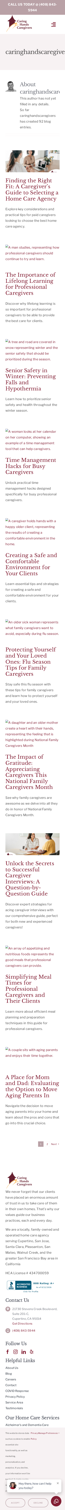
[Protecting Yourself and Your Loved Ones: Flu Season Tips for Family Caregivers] (32, 630)
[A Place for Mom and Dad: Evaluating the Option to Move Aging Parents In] (32, 1058)
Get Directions (22, 1323)
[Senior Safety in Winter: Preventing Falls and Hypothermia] (32, 350)
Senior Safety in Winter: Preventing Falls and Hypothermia (30, 379)
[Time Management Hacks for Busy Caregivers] (32, 440)
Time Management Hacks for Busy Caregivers (30, 466)
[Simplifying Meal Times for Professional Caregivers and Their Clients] (32, 957)
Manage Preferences (48, 1433)
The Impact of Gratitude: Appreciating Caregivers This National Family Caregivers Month (29, 772)
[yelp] (31, 1352)
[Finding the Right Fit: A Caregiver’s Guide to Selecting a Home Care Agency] (32, 161)
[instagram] (15, 1352)
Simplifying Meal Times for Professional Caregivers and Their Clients (28, 989)
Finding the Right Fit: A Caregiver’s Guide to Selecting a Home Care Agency (31, 189)
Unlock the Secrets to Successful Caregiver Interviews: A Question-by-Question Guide (29, 878)
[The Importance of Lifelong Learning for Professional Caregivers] (32, 256)
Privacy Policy (34, 1436)
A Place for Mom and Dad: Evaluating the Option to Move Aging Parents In (32, 1086)
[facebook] (7, 1352)
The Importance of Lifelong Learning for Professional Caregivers (30, 284)
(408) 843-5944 (23, 1330)
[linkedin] (23, 1352)
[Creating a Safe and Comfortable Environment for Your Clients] (32, 532)
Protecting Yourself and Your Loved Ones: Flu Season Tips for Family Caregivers (30, 662)
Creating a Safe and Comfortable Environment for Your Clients (31, 564)
